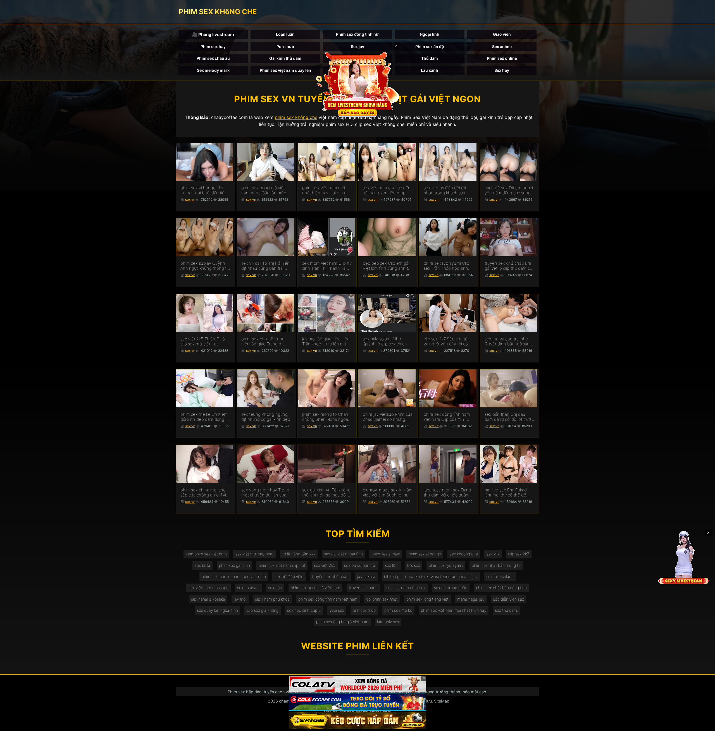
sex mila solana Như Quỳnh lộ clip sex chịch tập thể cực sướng (385, 341)
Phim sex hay (213, 46)
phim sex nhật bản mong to (496, 565)
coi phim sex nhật (382, 599)
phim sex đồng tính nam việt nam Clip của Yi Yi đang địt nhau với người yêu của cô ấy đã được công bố (447, 417)
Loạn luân (285, 34)
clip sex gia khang (262, 610)
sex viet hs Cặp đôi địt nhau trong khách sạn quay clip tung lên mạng (447, 190)
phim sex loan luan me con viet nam (234, 576)
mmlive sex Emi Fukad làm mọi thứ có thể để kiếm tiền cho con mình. (507, 493)
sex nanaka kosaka (208, 599)
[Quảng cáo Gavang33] (357, 720)
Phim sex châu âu (213, 58)
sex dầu (275, 587)
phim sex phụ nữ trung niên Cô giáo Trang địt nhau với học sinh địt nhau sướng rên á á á (263, 341)
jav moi (240, 599)
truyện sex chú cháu (330, 576)
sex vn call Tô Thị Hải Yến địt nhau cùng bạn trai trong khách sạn (265, 266)
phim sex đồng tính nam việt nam (328, 599)
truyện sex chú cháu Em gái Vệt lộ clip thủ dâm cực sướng (509, 266)
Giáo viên (502, 34)
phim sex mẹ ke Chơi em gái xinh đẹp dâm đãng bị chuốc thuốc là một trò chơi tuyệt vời (204, 417)
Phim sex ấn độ (429, 46)
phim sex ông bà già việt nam (342, 621)
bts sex (413, 565)
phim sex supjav (385, 553)
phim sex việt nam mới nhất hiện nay (453, 610)
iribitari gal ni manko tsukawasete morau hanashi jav (431, 576)
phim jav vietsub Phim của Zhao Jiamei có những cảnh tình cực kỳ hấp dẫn (388, 417)
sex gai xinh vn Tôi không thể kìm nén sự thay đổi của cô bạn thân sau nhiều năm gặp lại (326, 493)
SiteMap (441, 701)
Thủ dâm (429, 58)
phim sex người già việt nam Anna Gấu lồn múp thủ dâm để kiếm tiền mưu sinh (263, 190)
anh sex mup (364, 610)
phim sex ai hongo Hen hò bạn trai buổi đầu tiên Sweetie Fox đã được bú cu (203, 190)
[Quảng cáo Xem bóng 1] (357, 684)
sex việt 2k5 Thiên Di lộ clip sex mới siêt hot (202, 341)
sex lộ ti (392, 565)
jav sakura (366, 576)
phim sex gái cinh (234, 565)
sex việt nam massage (208, 587)
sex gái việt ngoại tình (343, 553)
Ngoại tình (429, 34)
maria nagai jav (470, 599)
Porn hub (285, 46)
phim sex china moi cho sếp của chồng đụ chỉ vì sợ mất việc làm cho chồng (203, 493)
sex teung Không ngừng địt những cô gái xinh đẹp (265, 417)
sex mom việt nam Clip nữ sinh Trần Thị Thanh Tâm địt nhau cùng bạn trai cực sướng (327, 266)
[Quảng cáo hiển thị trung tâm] (357, 84)
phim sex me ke (398, 610)
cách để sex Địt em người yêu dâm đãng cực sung (509, 190)
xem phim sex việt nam (206, 553)
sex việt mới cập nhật (254, 553)
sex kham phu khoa (272, 599)
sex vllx (493, 553)
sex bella (202, 565)
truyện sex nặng (363, 587)
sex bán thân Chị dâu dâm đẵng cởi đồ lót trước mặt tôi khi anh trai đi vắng (509, 417)
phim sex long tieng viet (427, 599)
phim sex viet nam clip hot (282, 565)
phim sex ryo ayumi (446, 565)
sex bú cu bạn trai (360, 565)
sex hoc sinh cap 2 (304, 610)
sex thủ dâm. (506, 610)
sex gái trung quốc (450, 587)
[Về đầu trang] (702, 724)
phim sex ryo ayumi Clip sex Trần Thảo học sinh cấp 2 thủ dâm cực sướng (448, 266)
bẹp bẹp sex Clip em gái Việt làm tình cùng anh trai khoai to (388, 266)
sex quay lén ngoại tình (217, 610)
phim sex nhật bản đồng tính (501, 587)
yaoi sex (337, 610)
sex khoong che (464, 553)
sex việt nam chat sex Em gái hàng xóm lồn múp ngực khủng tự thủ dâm (387, 190)
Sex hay (501, 70)
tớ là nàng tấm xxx (298, 553)
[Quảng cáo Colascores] (357, 702)
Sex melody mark (213, 70)
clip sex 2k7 (518, 553)
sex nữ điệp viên (289, 576)
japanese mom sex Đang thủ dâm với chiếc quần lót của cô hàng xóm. (447, 493)
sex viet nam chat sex (405, 587)
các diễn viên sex (508, 599)
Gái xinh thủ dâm (285, 58)
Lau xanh (429, 70)
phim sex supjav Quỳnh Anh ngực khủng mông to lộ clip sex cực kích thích (204, 266)
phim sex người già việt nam (315, 587)
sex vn (190, 199)
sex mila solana (500, 576)
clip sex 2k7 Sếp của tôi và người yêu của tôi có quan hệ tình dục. (446, 341)
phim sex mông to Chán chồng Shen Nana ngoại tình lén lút (325, 417)
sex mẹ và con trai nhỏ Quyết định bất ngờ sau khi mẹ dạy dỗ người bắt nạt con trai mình (507, 341)
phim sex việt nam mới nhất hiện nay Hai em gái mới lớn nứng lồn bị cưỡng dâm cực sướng (326, 190)
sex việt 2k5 (324, 565)
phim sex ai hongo (425, 553)
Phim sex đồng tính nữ (357, 34)
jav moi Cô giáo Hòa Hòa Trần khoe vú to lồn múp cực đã (325, 341)
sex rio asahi (248, 587)
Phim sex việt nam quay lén (285, 70)
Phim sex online (502, 58)
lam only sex (388, 621)
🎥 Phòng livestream (213, 34)
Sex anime (502, 46)
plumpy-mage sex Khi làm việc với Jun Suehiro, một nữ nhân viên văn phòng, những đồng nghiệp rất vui (388, 493)
